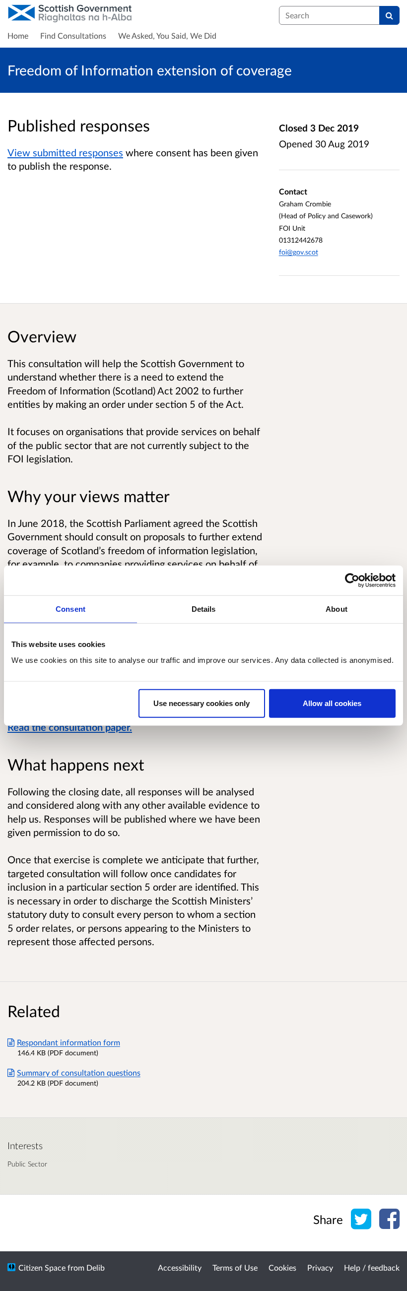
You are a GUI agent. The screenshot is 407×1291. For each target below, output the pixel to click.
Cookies (282, 1267)
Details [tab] (204, 609)
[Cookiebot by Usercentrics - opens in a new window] (352, 580)
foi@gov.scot (298, 252)
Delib (95, 1267)
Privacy (320, 1267)
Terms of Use (235, 1267)
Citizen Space (42, 1267)
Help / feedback (372, 1267)
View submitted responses (65, 152)
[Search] (389, 15)
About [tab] (336, 609)
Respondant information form (68, 1042)
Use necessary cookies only (201, 703)
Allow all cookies (332, 703)
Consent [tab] (70, 609)
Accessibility (180, 1267)
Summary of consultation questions (78, 1072)
